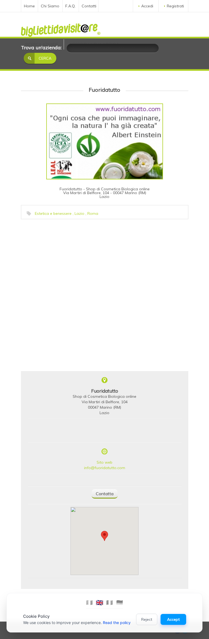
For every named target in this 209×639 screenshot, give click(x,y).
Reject (146, 619)
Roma (92, 213)
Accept (173, 619)
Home (29, 6)
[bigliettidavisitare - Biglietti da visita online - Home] (60, 28)
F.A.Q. (70, 6)
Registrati (175, 6)
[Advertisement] (63, 256)
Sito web (104, 462)
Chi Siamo (50, 6)
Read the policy (117, 622)
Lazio (79, 213)
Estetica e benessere (53, 213)
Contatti (89, 6)
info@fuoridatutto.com (104, 467)
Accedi (147, 6)
